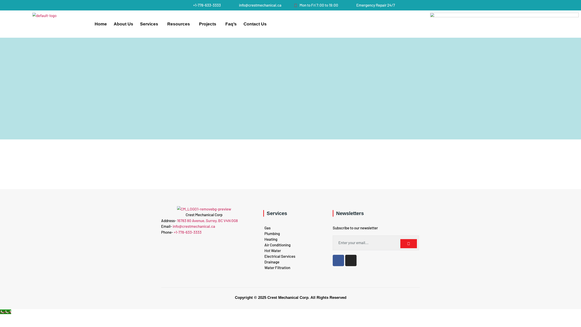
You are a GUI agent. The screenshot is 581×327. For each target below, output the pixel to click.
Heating (270, 239)
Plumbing (272, 233)
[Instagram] (351, 260)
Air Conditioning (277, 245)
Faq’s (231, 24)
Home (101, 24)
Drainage (271, 262)
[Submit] (408, 243)
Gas (267, 227)
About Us (123, 24)
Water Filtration (277, 267)
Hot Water (272, 250)
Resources (178, 24)
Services (149, 24)
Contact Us (255, 24)
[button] (150, 24)
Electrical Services (279, 256)
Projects (207, 24)
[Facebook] (338, 260)
